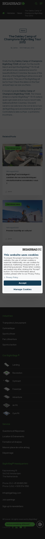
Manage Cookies (23, 289)
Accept (22, 283)
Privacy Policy (12, 277)
